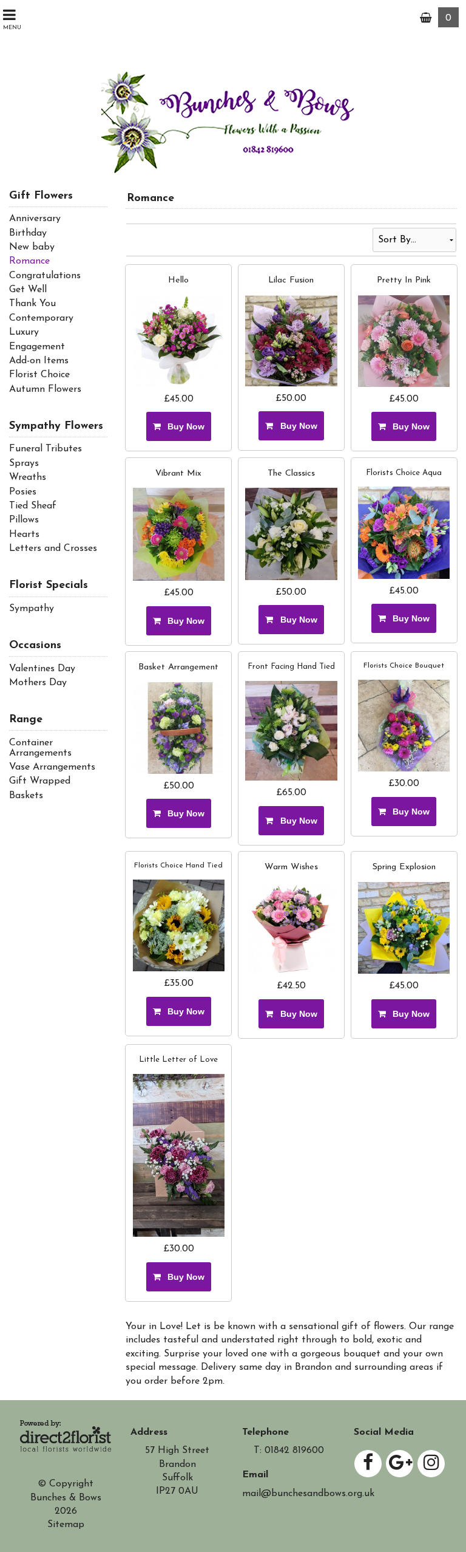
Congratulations (45, 276)
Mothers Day (38, 683)
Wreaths (27, 477)
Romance (29, 261)
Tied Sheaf (32, 506)
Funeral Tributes (45, 449)
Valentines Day (42, 669)
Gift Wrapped (39, 781)
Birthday (28, 233)
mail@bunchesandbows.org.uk (308, 1494)
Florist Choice (39, 375)
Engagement (37, 347)
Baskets (26, 796)
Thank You (32, 304)
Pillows (24, 520)
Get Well (28, 290)
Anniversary (35, 219)
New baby (32, 247)
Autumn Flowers (45, 389)
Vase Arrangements (52, 767)
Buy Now (183, 426)
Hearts (24, 534)
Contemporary (41, 318)
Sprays (24, 463)
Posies (22, 492)
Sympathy (31, 609)
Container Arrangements (40, 748)
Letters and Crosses (53, 548)
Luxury (24, 332)
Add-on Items (39, 361)
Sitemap (65, 1525)
